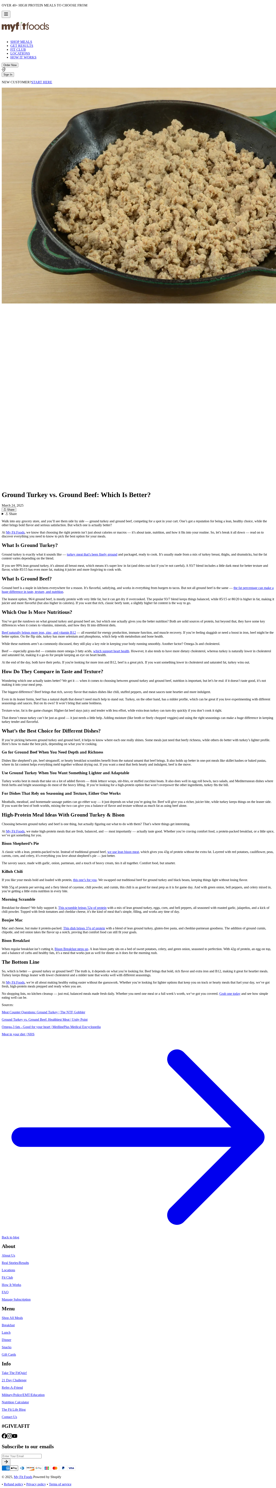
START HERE (41, 82)
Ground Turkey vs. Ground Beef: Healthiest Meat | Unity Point (45, 1019)
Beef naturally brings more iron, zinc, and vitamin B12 (39, 632)
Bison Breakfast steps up (71, 949)
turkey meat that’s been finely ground (92, 554)
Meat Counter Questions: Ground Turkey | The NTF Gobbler (43, 1012)
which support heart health (111, 651)
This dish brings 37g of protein (84, 928)
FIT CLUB (18, 49)
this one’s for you (85, 880)
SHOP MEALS (21, 42)
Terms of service (60, 1484)
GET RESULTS (21, 45)
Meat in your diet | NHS (18, 1034)
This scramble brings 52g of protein (82, 908)
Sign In (7, 74)
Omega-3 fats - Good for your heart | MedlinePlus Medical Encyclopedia (51, 1027)
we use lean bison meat (123, 852)
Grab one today (229, 993)
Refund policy (13, 1484)
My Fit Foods (15, 532)
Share (10, 509)
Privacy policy (36, 1484)
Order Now (10, 65)
